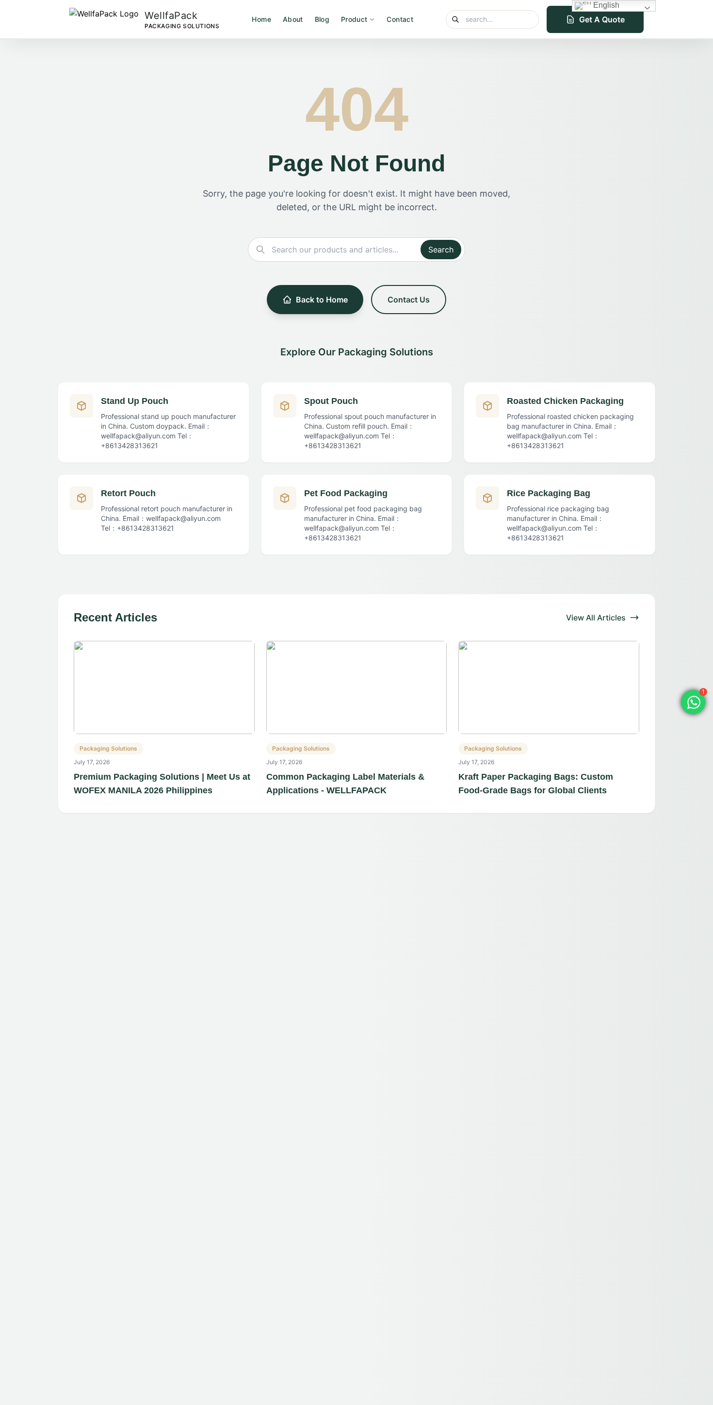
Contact (400, 19)
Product (354, 19)
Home (261, 19)
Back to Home (322, 299)
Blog (322, 19)
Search (441, 249)
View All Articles (596, 617)
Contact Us (409, 299)
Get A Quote (602, 19)
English (605, 5)
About (293, 19)
